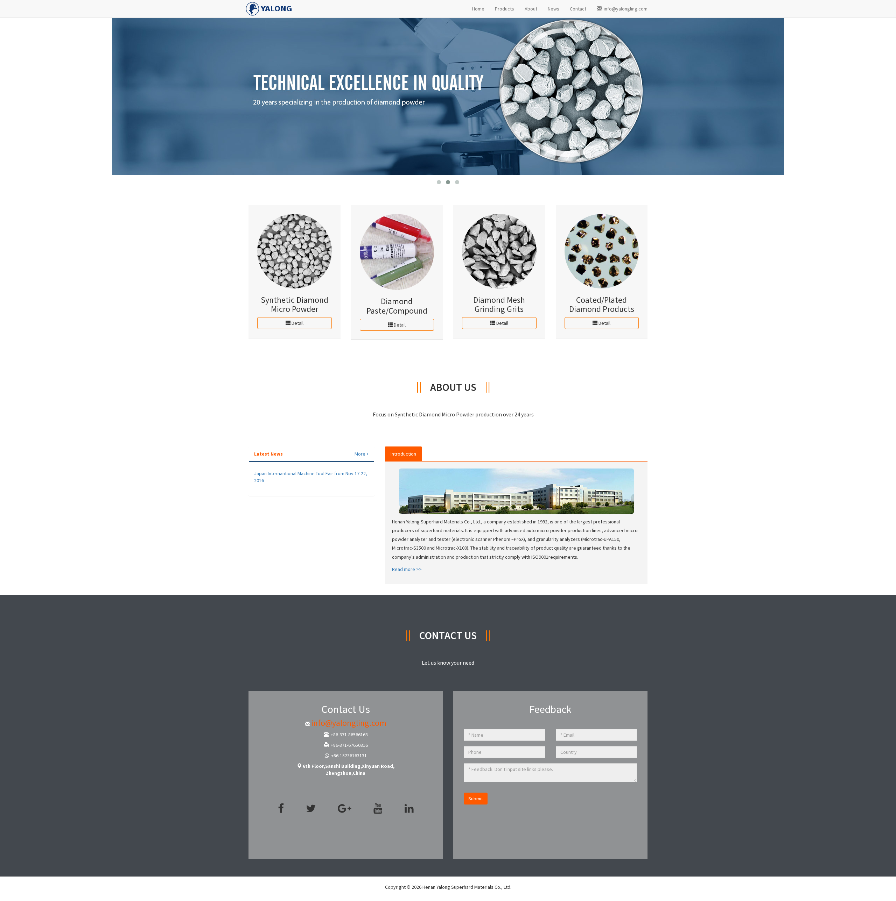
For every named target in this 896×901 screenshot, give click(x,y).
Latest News (268, 454)
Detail (296, 323)
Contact (578, 9)
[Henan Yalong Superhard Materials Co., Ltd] (269, 7)
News (553, 9)
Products (504, 9)
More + (362, 454)
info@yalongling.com (625, 9)
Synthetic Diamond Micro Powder (294, 304)
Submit (475, 798)
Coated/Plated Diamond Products (601, 304)
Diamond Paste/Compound (396, 306)
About (531, 9)
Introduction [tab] (403, 454)
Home (478, 9)
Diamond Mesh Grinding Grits (499, 304)
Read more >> (407, 569)
